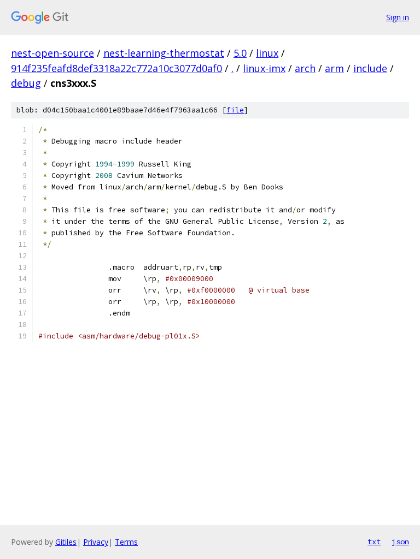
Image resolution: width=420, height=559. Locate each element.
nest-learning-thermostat (163, 53)
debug (26, 83)
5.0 (240, 53)
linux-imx (264, 68)
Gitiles (66, 542)
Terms (126, 542)
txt (374, 541)
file (235, 110)
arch (305, 68)
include (370, 68)
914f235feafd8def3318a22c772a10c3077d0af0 (116, 68)
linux (267, 53)
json (400, 541)
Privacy (95, 542)
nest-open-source (52, 53)
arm (334, 68)
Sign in (397, 17)
